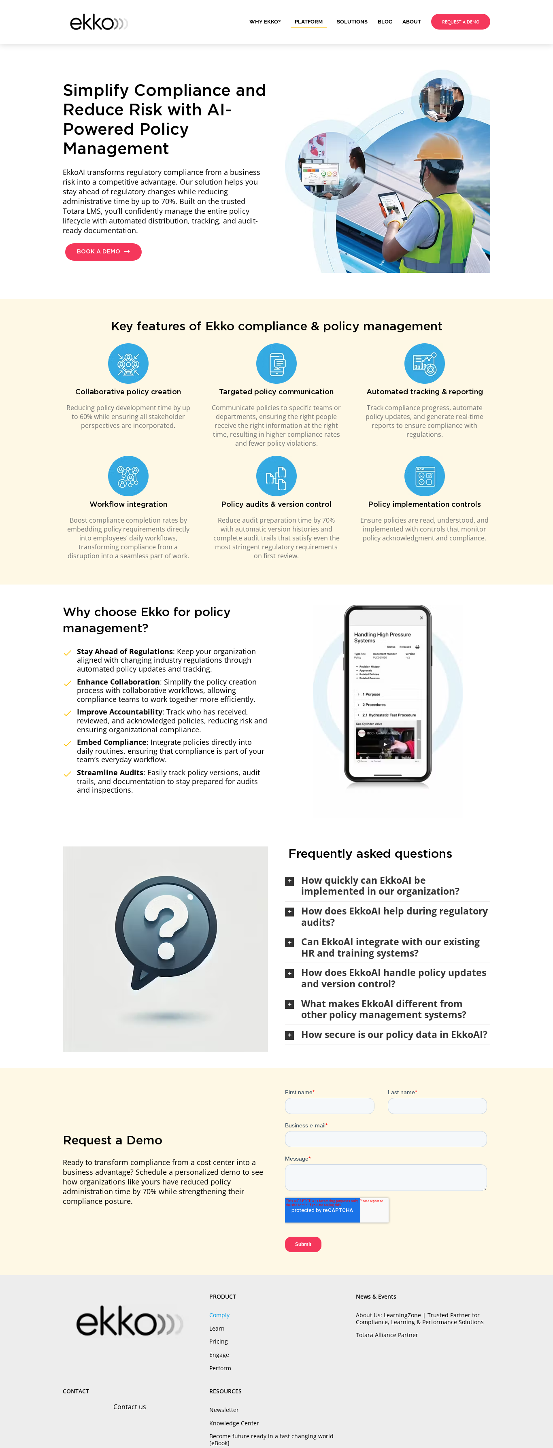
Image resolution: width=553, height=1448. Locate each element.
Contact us (129, 1406)
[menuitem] (270, 22)
